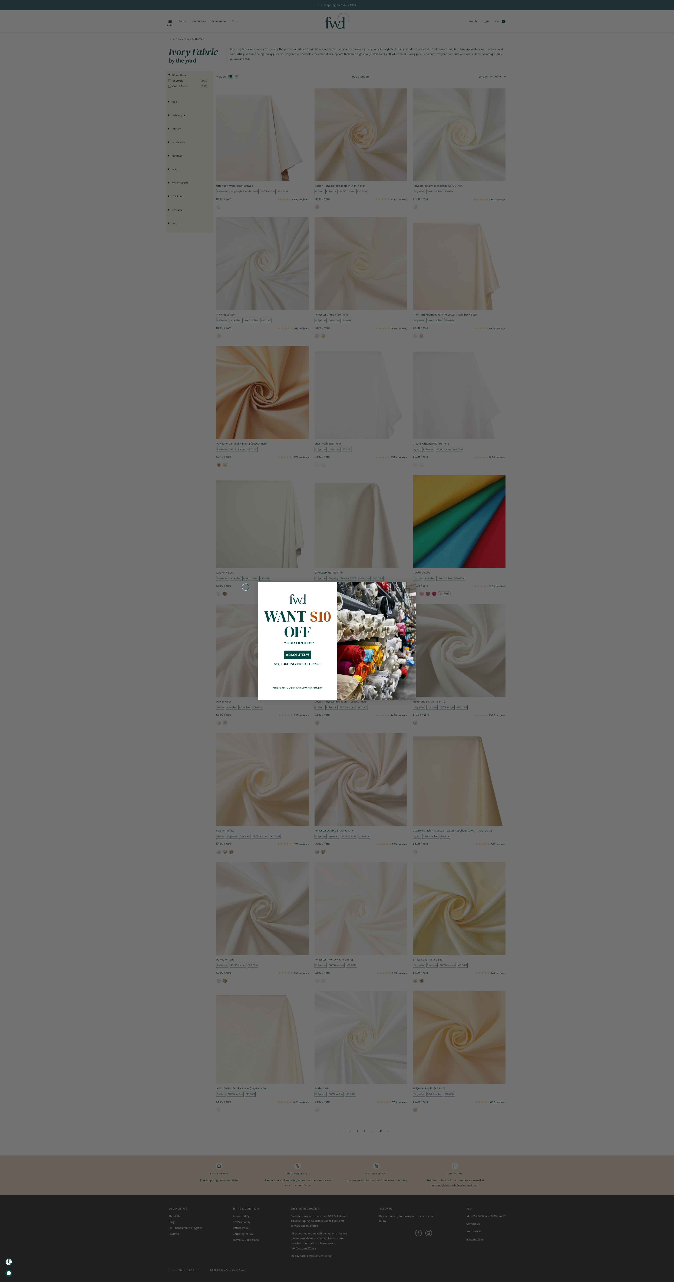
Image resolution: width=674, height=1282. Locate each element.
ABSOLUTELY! (297, 654)
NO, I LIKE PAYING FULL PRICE (297, 664)
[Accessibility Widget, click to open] (8, 1261)
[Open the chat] (8, 1273)
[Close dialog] (246, 587)
